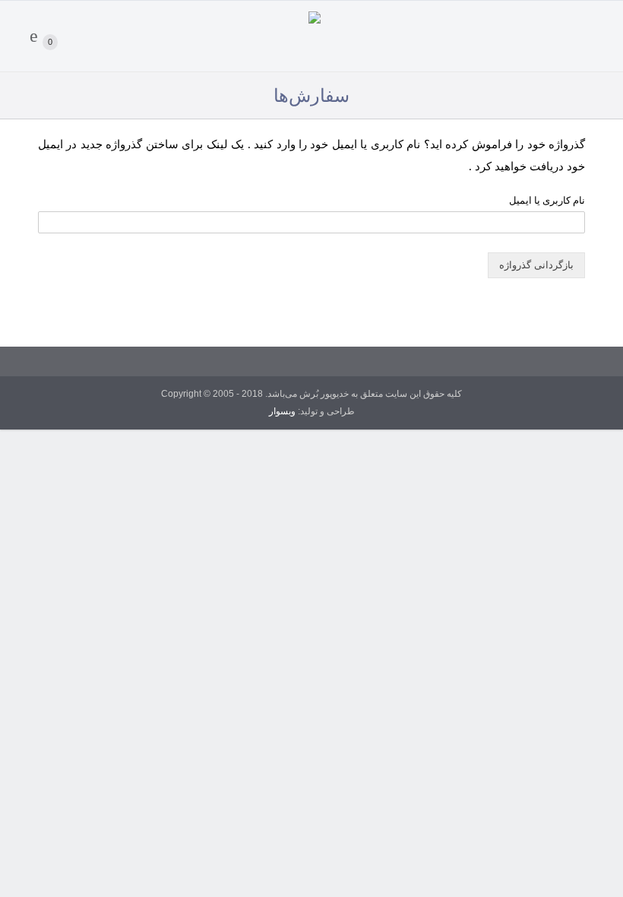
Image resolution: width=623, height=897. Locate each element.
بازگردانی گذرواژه (536, 265)
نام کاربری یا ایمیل (547, 200)
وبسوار (282, 411)
